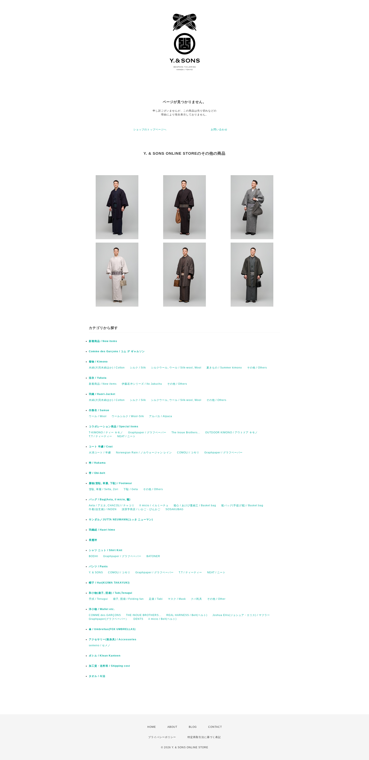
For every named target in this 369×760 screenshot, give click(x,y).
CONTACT (215, 726)
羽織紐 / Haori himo (102, 529)
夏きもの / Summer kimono (224, 367)
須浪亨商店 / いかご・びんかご (141, 509)
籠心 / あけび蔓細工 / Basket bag (195, 505)
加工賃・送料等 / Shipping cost (109, 665)
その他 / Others (257, 367)
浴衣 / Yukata (98, 377)
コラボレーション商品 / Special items (113, 426)
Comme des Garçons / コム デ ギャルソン (117, 351)
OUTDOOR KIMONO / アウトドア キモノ (231, 432)
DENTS (138, 618)
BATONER (153, 556)
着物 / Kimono (98, 361)
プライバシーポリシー (162, 737)
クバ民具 (196, 598)
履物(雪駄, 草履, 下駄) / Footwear (110, 483)
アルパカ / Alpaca (160, 416)
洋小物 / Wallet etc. (102, 609)
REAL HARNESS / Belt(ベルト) (186, 615)
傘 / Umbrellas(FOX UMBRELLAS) (112, 629)
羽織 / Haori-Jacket (102, 394)
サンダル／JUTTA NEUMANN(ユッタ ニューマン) (121, 519)
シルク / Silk (138, 367)
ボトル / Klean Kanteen (104, 655)
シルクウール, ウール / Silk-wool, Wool (176, 367)
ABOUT (172, 726)
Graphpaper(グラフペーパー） (108, 618)
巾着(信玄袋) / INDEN (103, 509)
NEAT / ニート (126, 436)
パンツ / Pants (98, 566)
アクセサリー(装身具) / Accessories (112, 639)
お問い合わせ (219, 129)
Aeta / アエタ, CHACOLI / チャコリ (111, 505)
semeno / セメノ (99, 645)
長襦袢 (93, 540)
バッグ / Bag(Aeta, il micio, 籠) (109, 499)
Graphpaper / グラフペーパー (147, 432)
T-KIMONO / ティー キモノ (106, 432)
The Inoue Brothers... (185, 432)
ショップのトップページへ (150, 129)
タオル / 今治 (97, 676)
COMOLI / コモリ (188, 452)
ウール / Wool (98, 416)
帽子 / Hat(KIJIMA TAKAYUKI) (109, 582)
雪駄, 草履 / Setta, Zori (103, 489)
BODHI (93, 556)
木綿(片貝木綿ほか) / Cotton (107, 367)
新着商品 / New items (103, 341)
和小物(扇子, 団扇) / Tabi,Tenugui (110, 592)
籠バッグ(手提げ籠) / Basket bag (242, 505)
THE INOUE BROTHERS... (143, 615)
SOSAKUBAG (174, 509)
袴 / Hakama (97, 462)
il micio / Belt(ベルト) (162, 618)
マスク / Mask (177, 598)
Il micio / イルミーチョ (153, 505)
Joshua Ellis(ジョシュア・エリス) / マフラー (241, 615)
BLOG (193, 726)
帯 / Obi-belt (97, 473)
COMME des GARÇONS (105, 615)
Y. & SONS (96, 572)
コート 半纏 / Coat (101, 446)
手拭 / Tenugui (98, 598)
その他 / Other (216, 598)
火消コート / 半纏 (100, 452)
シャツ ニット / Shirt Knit (105, 550)
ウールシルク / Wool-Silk (128, 416)
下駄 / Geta (130, 489)
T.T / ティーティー (100, 436)
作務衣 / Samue (99, 410)
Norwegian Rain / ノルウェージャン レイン (144, 452)
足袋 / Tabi (156, 598)
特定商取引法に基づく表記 (204, 737)
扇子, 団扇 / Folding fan (128, 598)
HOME (151, 726)
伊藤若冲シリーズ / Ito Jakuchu (142, 383)
